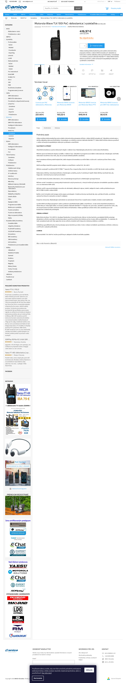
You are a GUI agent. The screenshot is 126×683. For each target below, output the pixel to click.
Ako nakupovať (52, 1)
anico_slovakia (109, 662)
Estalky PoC (11, 77)
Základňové (11, 250)
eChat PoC (11, 104)
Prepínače (11, 261)
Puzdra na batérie (13, 210)
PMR (9, 85)
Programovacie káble (14, 205)
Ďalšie (10, 218)
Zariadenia (12, 106)
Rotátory (10, 258)
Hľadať (78, 8)
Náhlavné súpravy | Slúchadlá (16, 184)
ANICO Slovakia (109, 659)
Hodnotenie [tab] (47, 128)
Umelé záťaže (12, 197)
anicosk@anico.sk (110, 653)
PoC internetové (13, 72)
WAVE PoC (11, 131)
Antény (8, 248)
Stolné (11, 69)
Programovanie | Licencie (15, 90)
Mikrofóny (11, 182)
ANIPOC (8, 37)
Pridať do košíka (97, 45)
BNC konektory (12, 237)
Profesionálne (12, 42)
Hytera (8, 141)
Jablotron (9, 274)
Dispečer (11, 112)
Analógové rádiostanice (15, 125)
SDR (9, 82)
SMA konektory (12, 239)
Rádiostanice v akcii (14, 31)
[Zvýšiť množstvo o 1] (87, 44)
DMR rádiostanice (13, 96)
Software (11, 160)
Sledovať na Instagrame (19, 489)
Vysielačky (9, 39)
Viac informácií (47, 673)
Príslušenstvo (13, 115)
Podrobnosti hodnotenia (58, 27)
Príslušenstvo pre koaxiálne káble (18, 245)
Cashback (9, 280)
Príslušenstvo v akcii (14, 34)
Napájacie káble (13, 202)
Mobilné (11, 48)
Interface (11, 176)
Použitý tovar (10, 277)
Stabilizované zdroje (14, 168)
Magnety (10, 264)
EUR (109, 1)
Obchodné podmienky (67, 1)
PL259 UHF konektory (14, 229)
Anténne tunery (12, 171)
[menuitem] (7, 14)
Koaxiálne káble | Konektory (14, 221)
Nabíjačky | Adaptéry (14, 194)
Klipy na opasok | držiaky (15, 215)
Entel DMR (11, 74)
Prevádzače (12, 50)
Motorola (9, 117)
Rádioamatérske (13, 61)
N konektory (11, 234)
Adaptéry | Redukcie (14, 226)
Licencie (11, 109)
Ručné (10, 45)
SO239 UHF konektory (14, 231)
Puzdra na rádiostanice (15, 213)
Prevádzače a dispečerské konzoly (18, 101)
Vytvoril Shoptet (116, 679)
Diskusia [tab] (57, 128)
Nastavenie (38, 678)
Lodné (10, 58)
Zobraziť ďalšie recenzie (112, 247)
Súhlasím (89, 670)
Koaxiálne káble (12, 223)
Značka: (76, 27)
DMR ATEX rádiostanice (15, 98)
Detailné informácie (85, 64)
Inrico (9, 80)
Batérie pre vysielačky (15, 207)
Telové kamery (10, 155)
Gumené (10, 256)
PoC (9, 152)
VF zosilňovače (12, 173)
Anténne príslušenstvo (15, 272)
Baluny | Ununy (12, 266)
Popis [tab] (38, 128)
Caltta (8, 93)
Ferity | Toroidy (12, 269)
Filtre (9, 199)
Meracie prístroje (13, 179)
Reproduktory (12, 191)
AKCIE (8, 29)
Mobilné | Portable (13, 253)
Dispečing (12, 53)
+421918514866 (109, 656)
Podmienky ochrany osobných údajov (88, 659)
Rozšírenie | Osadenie (14, 88)
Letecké (10, 56)
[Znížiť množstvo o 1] (87, 47)
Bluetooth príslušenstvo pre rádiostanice (16, 188)
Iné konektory (12, 242)
